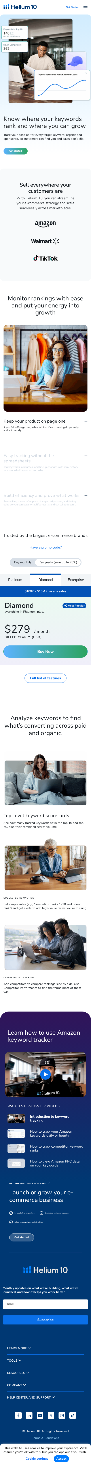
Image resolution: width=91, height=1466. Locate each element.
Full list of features (45, 678)
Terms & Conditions (45, 1438)
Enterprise (76, 580)
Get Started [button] (72, 7)
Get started (15, 151)
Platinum (15, 580)
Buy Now (45, 651)
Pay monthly (23, 562)
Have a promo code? (46, 547)
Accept (61, 1459)
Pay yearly (58, 562)
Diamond (45, 580)
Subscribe (45, 1319)
